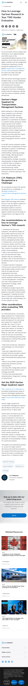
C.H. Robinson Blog (7, 6)
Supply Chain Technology (8, 461)
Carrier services (6, 656)
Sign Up (14, 515)
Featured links (5, 647)
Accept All (14, 682)
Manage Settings (7, 682)
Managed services (19, 466)
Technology (5, 470)
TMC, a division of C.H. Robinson (11, 389)
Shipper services (6, 652)
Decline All (21, 682)
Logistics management (8, 466)
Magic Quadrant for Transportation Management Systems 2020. (13, 193)
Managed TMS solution (11, 199)
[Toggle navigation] (26, 2)
